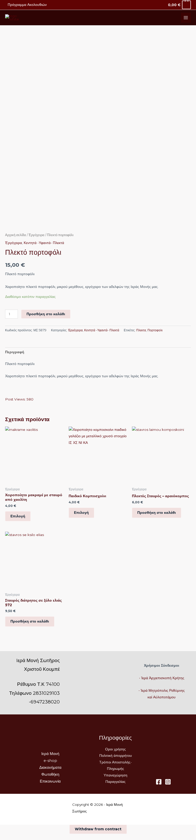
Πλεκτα (141, 330)
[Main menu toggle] (186, 18)
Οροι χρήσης (115, 749)
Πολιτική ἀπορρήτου (115, 755)
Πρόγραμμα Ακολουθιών (27, 5)
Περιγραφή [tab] (14, 352)
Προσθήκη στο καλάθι (46, 314)
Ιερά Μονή (50, 753)
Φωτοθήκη (50, 774)
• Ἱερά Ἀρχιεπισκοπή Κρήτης (161, 678)
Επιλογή (17, 516)
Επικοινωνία (50, 781)
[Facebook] (159, 782)
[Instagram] (168, 782)
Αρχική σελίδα (15, 235)
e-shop (50, 760)
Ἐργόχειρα (36, 235)
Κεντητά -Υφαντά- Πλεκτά (44, 243)
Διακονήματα (50, 767)
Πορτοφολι (155, 330)
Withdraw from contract (98, 829)
